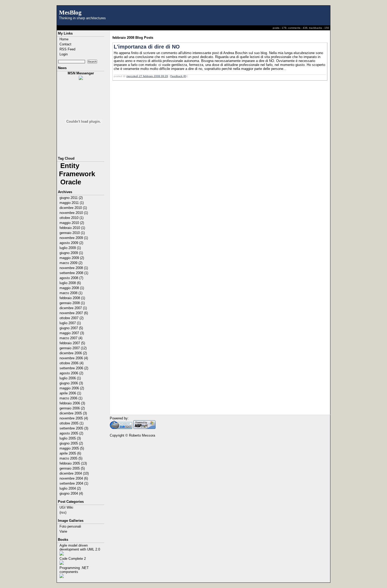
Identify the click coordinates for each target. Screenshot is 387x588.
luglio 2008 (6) (70, 283)
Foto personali (70, 526)
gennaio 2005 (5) (72, 468)
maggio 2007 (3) (71, 333)
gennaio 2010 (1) (72, 233)
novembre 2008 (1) (73, 268)
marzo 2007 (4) (70, 338)
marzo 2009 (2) (70, 263)
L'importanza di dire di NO (147, 47)
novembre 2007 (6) (73, 313)
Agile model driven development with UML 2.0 (79, 547)
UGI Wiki (66, 507)
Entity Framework (77, 170)
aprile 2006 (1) (70, 393)
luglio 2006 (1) (70, 378)
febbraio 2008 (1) (72, 298)
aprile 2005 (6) (70, 453)
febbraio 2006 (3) (72, 403)
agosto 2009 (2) (71, 243)
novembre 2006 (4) (73, 358)
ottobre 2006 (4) (71, 363)
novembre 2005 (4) (73, 418)
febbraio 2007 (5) (72, 343)
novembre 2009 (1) (73, 238)
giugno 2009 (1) (71, 253)
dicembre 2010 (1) (73, 208)
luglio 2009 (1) (70, 248)
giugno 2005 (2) (71, 443)
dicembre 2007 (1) (73, 308)
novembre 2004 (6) (73, 478)
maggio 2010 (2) (71, 223)
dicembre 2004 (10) (74, 473)
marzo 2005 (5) (70, 458)
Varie (63, 531)
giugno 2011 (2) (71, 198)
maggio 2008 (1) (71, 288)
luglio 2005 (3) (70, 438)
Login (63, 54)
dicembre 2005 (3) (73, 413)
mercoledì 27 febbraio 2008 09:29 (147, 76)
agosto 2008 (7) (71, 278)
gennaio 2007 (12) (73, 348)
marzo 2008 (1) (70, 293)
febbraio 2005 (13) (73, 463)
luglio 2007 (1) (70, 323)
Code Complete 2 (72, 559)
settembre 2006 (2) (73, 368)
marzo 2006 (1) (70, 398)
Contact (65, 44)
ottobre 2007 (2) (71, 318)
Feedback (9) (178, 76)
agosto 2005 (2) (71, 433)
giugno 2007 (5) (71, 328)
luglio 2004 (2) (70, 488)
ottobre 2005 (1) (71, 423)
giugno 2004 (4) (71, 493)
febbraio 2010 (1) (72, 228)
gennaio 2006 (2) (72, 408)
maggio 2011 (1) (71, 203)
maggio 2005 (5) (71, 448)
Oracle (70, 182)
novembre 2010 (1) (73, 213)
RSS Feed (67, 49)
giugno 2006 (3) (71, 383)
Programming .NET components (74, 570)
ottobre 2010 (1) (71, 218)
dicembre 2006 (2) (73, 353)
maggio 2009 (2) (71, 258)
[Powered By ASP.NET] (144, 428)
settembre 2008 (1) (73, 273)
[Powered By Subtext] (121, 428)
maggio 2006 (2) (71, 388)
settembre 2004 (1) (73, 483)
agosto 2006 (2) (71, 373)
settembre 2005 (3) (73, 428)
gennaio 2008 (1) (72, 303)
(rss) (62, 512)
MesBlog (70, 12)
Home (63, 39)
